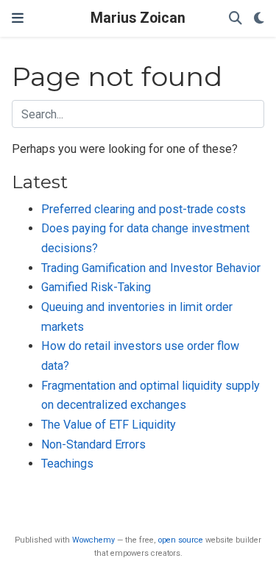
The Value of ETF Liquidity (108, 425)
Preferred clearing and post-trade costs (143, 209)
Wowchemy (93, 540)
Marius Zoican (138, 18)
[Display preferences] (259, 18)
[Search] (235, 18)
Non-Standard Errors (93, 444)
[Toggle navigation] (18, 18)
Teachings (67, 464)
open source (180, 540)
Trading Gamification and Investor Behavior (151, 268)
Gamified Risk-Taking (96, 287)
